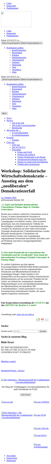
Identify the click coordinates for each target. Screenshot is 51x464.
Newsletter (11, 456)
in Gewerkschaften (20, 133)
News (9, 118)
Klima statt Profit (24, 152)
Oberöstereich (18, 60)
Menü (4, 113)
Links (9, 3)
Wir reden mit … (14, 130)
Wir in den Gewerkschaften (23, 125)
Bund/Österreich (19, 50)
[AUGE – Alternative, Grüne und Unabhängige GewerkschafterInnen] (16, 26)
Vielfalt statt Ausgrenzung (28, 164)
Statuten (15, 140)
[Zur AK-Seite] (42, 447)
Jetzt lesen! (25, 395)
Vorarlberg (16, 70)
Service (10, 120)
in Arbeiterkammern (20, 135)
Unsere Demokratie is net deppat (31, 157)
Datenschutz (12, 458)
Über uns (10, 142)
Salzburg (16, 62)
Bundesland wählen (15, 48)
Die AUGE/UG (19, 147)
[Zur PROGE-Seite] (40, 435)
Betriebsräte (17, 128)
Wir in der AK (18, 123)
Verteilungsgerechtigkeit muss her (31, 159)
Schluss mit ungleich (26, 154)
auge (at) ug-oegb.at (25, 314)
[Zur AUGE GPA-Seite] (41, 428)
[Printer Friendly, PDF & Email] (42, 320)
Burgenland (17, 53)
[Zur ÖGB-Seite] (40, 415)
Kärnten (15, 55)
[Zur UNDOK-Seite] (41, 402)
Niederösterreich (19, 57)
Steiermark (16, 65)
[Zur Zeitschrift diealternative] (17, 417)
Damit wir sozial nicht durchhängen (32, 162)
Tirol (14, 67)
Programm (16, 150)
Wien (14, 72)
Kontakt (10, 137)
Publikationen (12, 8)
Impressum (11, 6)
